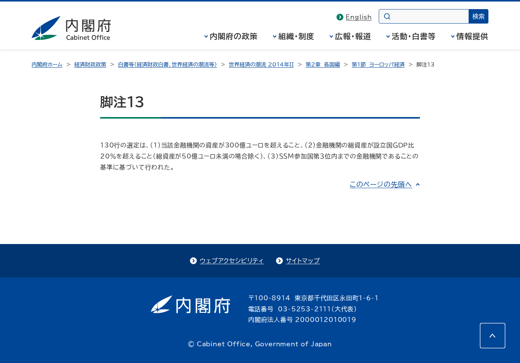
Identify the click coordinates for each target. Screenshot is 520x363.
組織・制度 (296, 36)
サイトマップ (303, 261)
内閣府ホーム (47, 64)
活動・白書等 (414, 36)
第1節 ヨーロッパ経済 (378, 64)
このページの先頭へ (381, 184)
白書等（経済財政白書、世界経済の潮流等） (167, 64)
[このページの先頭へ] (492, 335)
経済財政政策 (90, 64)
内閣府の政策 (234, 36)
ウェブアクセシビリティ (232, 261)
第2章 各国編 (323, 64)
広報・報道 (353, 36)
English (359, 17)
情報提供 (472, 36)
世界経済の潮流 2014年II (261, 64)
